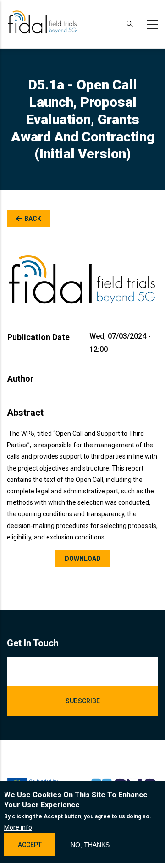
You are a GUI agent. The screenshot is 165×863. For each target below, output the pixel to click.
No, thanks (90, 844)
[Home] (42, 22)
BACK (32, 218)
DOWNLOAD (83, 558)
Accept (30, 844)
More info (18, 827)
